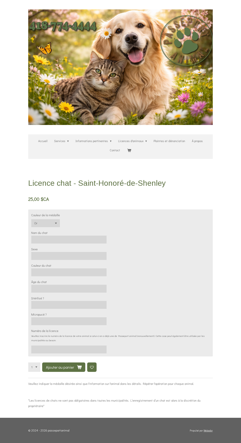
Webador (208, 430)
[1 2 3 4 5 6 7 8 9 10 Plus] (34, 367)
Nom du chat (39, 233)
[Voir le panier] (128, 150)
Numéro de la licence (44, 331)
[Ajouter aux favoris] (92, 367)
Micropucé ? (39, 314)
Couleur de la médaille (45, 215)
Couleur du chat (41, 265)
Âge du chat (39, 282)
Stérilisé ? (37, 298)
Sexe (34, 249)
